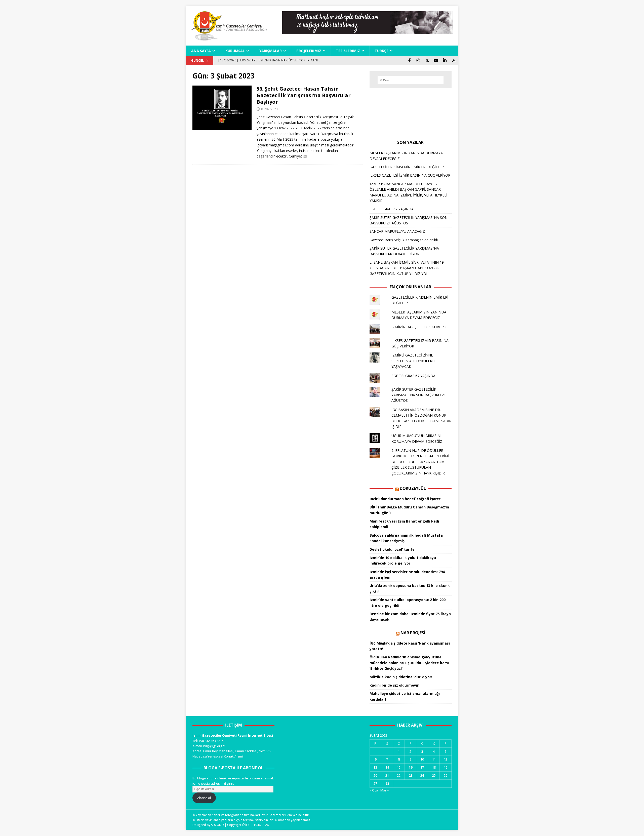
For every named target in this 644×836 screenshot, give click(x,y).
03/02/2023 (269, 109)
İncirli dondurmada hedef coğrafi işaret (405, 498)
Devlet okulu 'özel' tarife (392, 549)
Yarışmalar (270, 50)
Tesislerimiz (348, 50)
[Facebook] (409, 60)
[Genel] (222, 108)
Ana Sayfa (201, 50)
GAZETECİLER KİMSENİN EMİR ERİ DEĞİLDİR (407, 167)
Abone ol (204, 797)
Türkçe (381, 50)
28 (387, 783)
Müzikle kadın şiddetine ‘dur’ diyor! (401, 676)
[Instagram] (418, 60)
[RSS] (453, 60)
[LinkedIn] (444, 60)
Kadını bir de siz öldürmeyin (394, 685)
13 (375, 767)
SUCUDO (217, 825)
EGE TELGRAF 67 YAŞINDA (392, 209)
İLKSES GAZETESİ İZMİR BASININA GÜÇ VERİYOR (410, 175)
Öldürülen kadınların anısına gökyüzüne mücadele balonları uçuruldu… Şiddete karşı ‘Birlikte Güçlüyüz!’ (409, 663)
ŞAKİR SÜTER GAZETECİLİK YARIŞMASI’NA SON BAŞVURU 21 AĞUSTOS (418, 395)
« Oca (374, 790)
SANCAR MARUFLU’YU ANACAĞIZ (397, 231)
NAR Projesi (412, 632)
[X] (427, 60)
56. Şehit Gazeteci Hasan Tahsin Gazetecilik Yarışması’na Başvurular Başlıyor (304, 95)
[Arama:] (411, 79)
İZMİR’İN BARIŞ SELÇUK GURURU (418, 327)
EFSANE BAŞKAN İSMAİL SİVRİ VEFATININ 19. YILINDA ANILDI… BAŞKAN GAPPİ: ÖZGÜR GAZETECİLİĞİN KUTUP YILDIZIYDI (407, 268)
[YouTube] (435, 60)
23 (410, 775)
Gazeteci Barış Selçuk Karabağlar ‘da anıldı (404, 239)
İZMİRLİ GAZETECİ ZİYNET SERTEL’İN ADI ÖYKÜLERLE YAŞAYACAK (413, 361)
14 (387, 767)
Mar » (384, 790)
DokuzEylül (413, 488)
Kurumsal (235, 50)
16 (410, 767)
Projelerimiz (308, 50)
